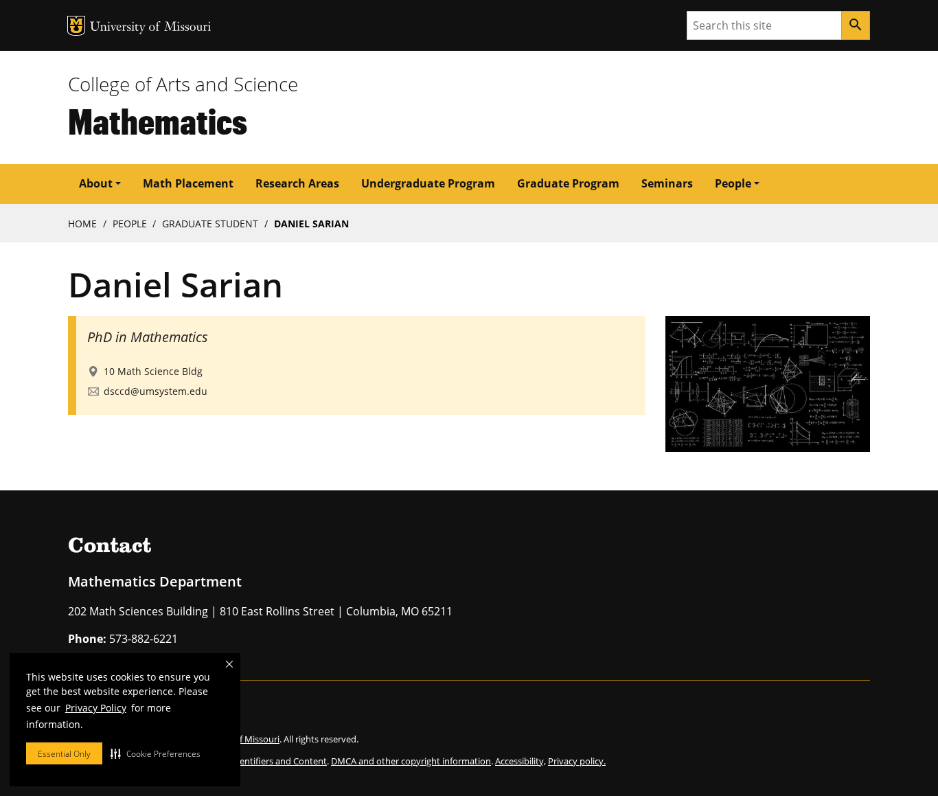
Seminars (667, 183)
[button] (155, 753)
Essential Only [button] (64, 754)
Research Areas (297, 183)
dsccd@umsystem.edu (155, 391)
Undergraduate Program (428, 183)
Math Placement (188, 183)
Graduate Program (568, 183)
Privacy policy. (577, 761)
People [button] (733, 183)
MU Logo (76, 26)
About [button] (96, 183)
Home (82, 223)
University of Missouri (150, 28)
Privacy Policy (95, 707)
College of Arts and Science (183, 84)
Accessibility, (520, 761)
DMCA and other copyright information (411, 761)
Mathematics (157, 120)
